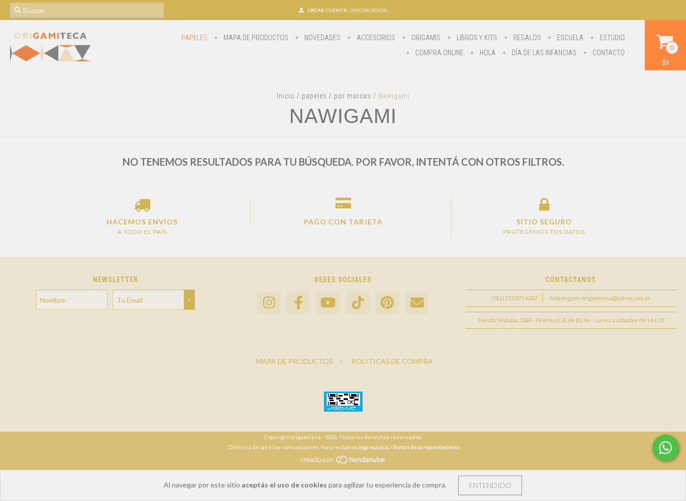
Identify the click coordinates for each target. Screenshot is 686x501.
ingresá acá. (374, 447)
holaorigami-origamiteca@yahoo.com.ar (599, 298)
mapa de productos (255, 38)
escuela (569, 38)
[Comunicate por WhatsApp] (665, 448)
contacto (608, 53)
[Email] (416, 303)
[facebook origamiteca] (298, 303)
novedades (321, 38)
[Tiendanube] (343, 462)
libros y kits (476, 38)
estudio (611, 38)
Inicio (286, 96)
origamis (425, 38)
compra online (439, 53)
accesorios (375, 38)
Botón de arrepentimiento (427, 447)
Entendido (490, 485)
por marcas (352, 96)
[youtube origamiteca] (327, 303)
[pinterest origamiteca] (387, 303)
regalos (526, 38)
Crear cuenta (327, 10)
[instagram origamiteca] (268, 303)
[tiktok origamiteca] (357, 303)
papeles (194, 38)
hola (487, 53)
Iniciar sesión (369, 10)
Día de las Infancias (543, 53)
